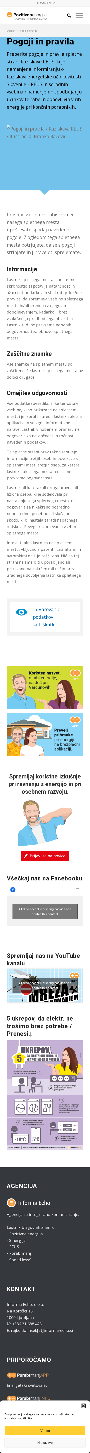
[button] (83, 1406)
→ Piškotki (44, 625)
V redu (45, 1431)
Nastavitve (45, 1443)
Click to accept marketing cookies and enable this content (45, 911)
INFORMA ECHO (46, 3)
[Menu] (77, 15)
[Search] (67, 15)
